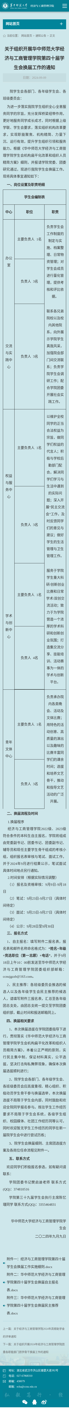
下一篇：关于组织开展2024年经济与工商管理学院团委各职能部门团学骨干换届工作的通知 (34, 1348)
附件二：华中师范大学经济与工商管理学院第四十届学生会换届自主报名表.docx (36, 1282)
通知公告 (40, 35)
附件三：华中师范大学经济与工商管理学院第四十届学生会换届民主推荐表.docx (36, 1305)
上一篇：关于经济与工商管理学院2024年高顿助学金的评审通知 (34, 1332)
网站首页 (26, 35)
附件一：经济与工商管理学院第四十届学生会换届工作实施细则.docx (36, 1263)
